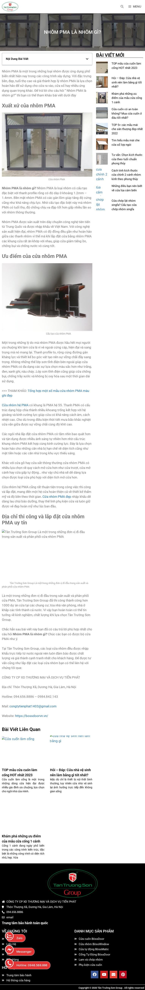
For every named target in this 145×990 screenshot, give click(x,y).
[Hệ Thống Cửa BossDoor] (10, 6)
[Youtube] (104, 974)
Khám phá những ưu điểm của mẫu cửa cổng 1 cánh (127, 98)
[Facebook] (94, 974)
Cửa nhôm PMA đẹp (56, 496)
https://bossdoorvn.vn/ (31, 716)
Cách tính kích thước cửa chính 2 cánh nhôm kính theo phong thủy (126, 175)
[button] (87, 59)
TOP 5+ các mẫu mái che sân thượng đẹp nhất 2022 (127, 129)
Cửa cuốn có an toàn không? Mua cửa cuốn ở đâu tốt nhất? (127, 113)
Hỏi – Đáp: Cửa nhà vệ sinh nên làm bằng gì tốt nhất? (127, 82)
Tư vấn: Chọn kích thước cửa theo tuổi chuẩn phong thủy (127, 159)
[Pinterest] (123, 974)
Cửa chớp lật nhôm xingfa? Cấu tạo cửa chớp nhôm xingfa (124, 205)
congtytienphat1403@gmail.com (32, 706)
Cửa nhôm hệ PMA (15, 405)
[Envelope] (113, 974)
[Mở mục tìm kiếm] (122, 6)
